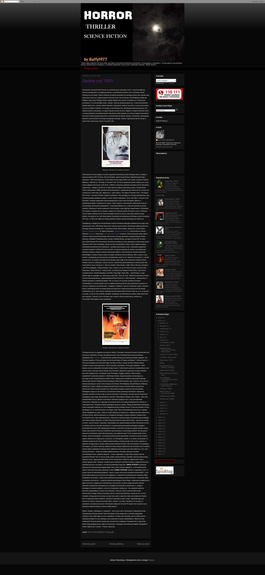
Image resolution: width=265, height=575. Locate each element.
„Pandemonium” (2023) (167, 396)
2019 (160, 428)
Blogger (151, 560)
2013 (160, 445)
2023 (160, 417)
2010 (160, 454)
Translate (171, 83)
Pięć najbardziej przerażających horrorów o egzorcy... (168, 379)
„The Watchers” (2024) (167, 342)
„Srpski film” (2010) (170, 213)
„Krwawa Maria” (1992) (172, 199)
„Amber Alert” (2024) (171, 181)
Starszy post (143, 544)
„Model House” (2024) (167, 399)
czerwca (163, 340)
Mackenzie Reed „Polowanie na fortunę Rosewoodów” (167, 350)
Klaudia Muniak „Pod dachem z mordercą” (167, 366)
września (163, 331)
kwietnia (163, 405)
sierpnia (163, 334)
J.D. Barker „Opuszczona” (168, 357)
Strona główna (116, 544)
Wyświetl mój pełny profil (164, 147)
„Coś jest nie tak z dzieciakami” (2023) (170, 242)
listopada (163, 326)
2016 (160, 437)
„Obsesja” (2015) (170, 269)
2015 (160, 440)
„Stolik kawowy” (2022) (167, 370)
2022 (160, 420)
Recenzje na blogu (91, 68)
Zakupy (162, 363)
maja (162, 402)
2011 (160, 451)
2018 (160, 431)
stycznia (163, 414)
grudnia (162, 323)
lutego (162, 411)
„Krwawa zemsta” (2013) (172, 296)
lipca (161, 337)
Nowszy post (88, 544)
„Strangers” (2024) (166, 388)
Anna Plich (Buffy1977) (166, 140)
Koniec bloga (160, 195)
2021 (160, 423)
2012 (160, 448)
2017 (160, 434)
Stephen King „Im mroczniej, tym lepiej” (167, 392)
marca (162, 408)
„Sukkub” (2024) (169, 255)
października (164, 329)
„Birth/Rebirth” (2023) (171, 282)
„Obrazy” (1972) (165, 345)
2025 (160, 318)
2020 (160, 426)
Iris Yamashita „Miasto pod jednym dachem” (168, 385)
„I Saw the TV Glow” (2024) (168, 354)
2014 (160, 443)
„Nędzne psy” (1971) (166, 360)
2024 (160, 320)
